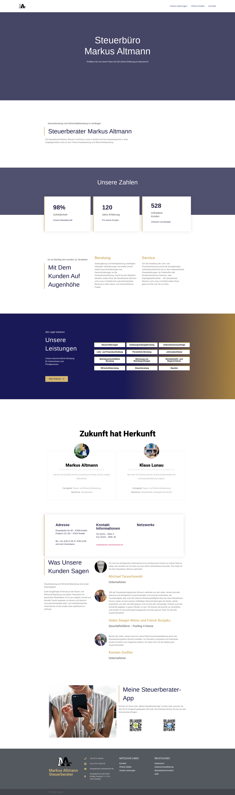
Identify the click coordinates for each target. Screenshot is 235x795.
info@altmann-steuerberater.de (109, 545)
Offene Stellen (198, 6)
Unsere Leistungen (178, 6)
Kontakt (212, 6)
